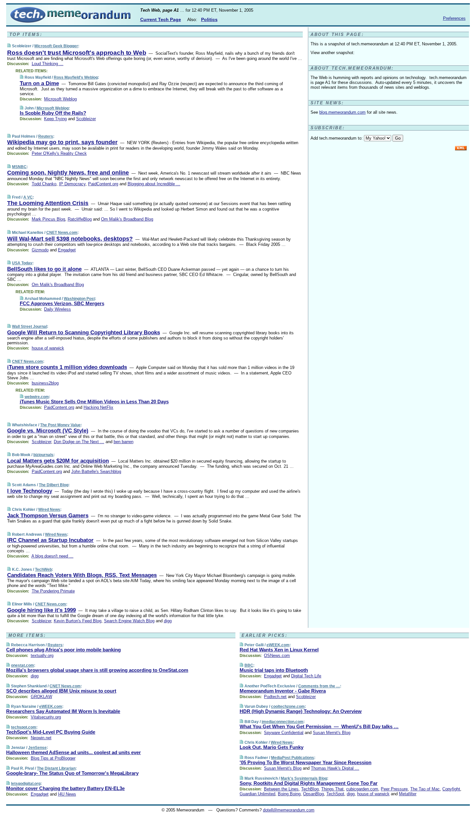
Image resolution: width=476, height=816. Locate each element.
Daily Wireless (57, 309)
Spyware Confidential (283, 732)
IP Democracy (72, 183)
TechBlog (310, 789)
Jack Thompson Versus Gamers (47, 515)
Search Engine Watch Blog (129, 620)
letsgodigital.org (25, 784)
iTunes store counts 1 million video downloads (67, 367)
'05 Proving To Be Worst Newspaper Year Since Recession (305, 762)
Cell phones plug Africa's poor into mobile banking (63, 649)
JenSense (37, 748)
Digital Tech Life (306, 675)
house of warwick (48, 348)
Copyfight (451, 789)
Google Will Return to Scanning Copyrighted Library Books (83, 332)
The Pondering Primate (53, 591)
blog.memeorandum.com (342, 112)
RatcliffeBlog (80, 219)
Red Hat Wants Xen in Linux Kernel (279, 649)
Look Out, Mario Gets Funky (271, 747)
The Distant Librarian (56, 768)
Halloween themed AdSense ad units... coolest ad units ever (73, 752)
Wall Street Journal (29, 326)
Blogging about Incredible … (154, 183)
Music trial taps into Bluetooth (274, 670)
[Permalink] (9, 45)
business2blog (45, 383)
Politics (209, 19)
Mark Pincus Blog (48, 219)
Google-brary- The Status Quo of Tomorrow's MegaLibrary (72, 773)
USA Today (22, 263)
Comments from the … (319, 686)
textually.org (42, 655)
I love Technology (29, 491)
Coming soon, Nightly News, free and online (68, 172)
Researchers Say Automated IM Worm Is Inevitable (63, 711)
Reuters (45, 136)
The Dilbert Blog (53, 485)
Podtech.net (275, 696)
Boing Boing (289, 793)
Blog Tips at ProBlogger (53, 758)
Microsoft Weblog (60, 99)
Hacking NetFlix (98, 407)
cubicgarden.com (362, 789)
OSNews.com (277, 655)
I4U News (67, 794)
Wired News (49, 509)
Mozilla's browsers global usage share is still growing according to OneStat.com (97, 670)
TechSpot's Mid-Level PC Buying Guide (50, 732)
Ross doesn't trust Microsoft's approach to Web (76, 52)
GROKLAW (41, 696)
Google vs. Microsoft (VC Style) (47, 431)
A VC (28, 197)
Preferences (454, 18)
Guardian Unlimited (257, 793)
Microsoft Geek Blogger (56, 46)
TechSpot (335, 793)
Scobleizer (86, 118)
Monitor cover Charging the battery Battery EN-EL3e (65, 788)
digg (168, 620)
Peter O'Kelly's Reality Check (59, 153)
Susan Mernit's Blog (331, 732)
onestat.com (22, 665)
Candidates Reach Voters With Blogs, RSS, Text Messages (82, 575)
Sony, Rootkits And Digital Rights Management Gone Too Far (309, 783)
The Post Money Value (60, 425)
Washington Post (79, 299)
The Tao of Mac (425, 789)
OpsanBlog (313, 793)
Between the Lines (281, 789)
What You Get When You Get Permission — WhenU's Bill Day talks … (319, 726)
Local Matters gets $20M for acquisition (58, 461)
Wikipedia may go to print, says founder (62, 142)
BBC (248, 665)
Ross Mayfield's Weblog (76, 77)
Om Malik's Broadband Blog (127, 219)
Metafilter (407, 793)
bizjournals (43, 455)
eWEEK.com (50, 706)
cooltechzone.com (288, 706)
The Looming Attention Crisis (47, 203)
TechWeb (43, 569)
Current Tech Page (160, 19)
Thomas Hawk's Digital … (335, 768)
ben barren (123, 441)
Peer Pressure (394, 789)
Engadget (67, 249)
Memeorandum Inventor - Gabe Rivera (283, 691)
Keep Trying (55, 118)
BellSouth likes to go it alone (44, 269)
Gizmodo (40, 249)
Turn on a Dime (39, 83)
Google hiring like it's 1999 (41, 610)
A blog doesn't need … (52, 556)
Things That (332, 789)
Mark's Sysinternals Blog (304, 778)
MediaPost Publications (292, 758)
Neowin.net (41, 737)
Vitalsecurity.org (46, 717)
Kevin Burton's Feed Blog (77, 620)
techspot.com (23, 727)
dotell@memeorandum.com (288, 810)
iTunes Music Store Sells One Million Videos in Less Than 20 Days (94, 401)
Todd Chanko (44, 183)
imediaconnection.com (282, 722)
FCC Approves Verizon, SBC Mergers (62, 303)
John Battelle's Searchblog (96, 471)
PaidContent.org (103, 183)
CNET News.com (61, 233)
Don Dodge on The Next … (79, 441)
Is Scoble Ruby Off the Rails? (53, 113)
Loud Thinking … (47, 63)
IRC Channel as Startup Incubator (50, 540)
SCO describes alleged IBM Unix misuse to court (61, 691)
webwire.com (37, 397)
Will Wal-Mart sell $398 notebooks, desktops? (70, 239)
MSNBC (19, 167)
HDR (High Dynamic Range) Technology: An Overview (301, 711)
